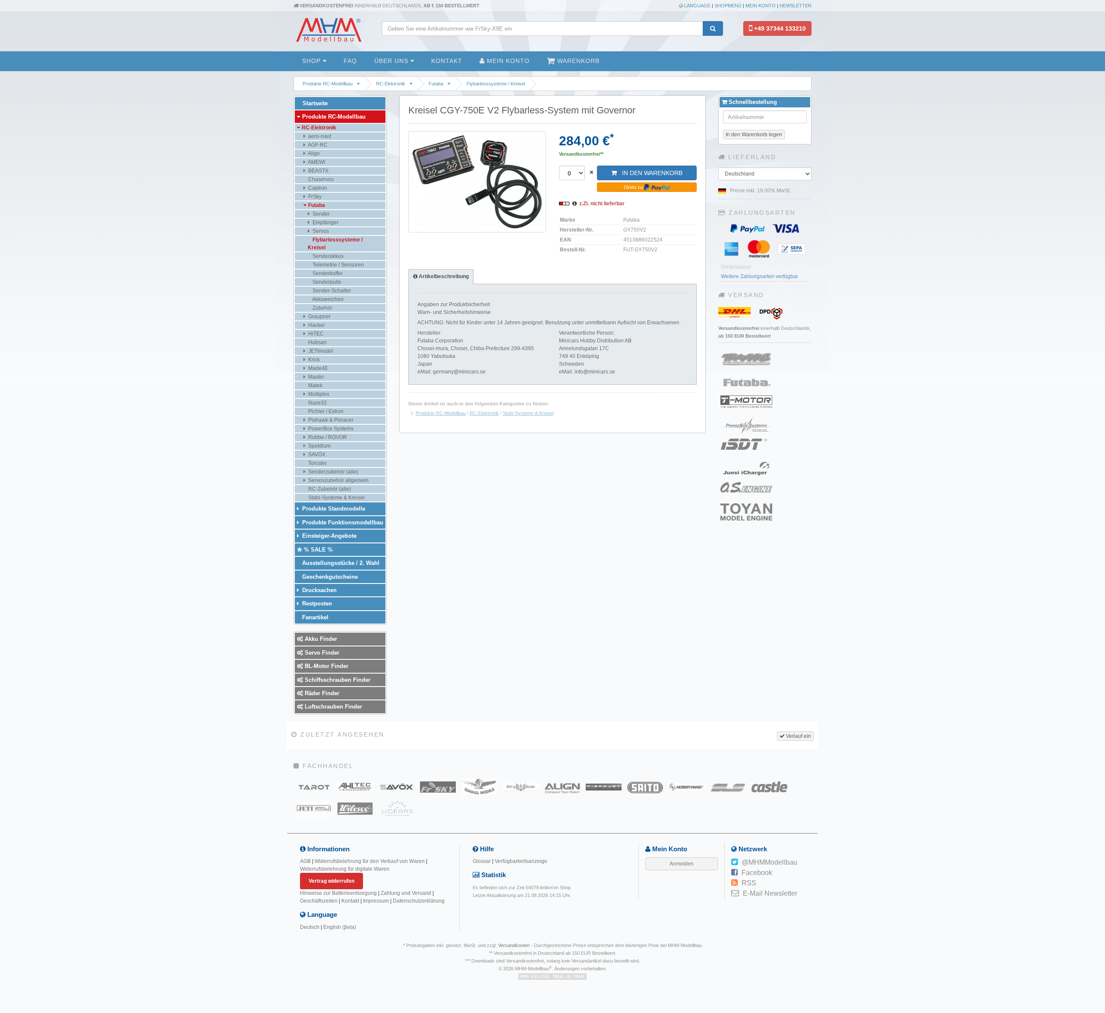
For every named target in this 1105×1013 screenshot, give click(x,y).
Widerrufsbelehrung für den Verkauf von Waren (370, 861)
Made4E (317, 368)
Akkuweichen (327, 299)
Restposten (316, 603)
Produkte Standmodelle (332, 508)
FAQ (350, 60)
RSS (749, 883)
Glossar (482, 861)
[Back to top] (1097, 911)
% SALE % (317, 549)
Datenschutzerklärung (419, 901)
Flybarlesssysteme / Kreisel (496, 83)
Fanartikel (314, 617)
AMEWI (316, 162)
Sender (320, 214)
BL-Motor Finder (325, 666)
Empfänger (324, 223)
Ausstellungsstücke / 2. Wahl (339, 563)
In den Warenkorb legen (754, 135)
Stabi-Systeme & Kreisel (528, 413)
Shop (312, 60)
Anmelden (681, 864)
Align (313, 154)
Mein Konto (760, 5)
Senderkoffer (327, 273)
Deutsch (309, 927)
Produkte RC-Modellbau (328, 83)
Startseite (314, 103)
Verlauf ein (798, 736)
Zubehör (321, 308)
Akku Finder (320, 639)
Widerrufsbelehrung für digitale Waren (344, 869)
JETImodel (320, 351)
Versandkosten (514, 945)
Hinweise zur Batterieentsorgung (338, 893)
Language (696, 5)
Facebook (757, 872)
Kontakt (446, 60)
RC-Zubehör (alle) (329, 489)
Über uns (392, 60)
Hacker (316, 325)
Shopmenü (728, 5)
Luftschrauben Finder (332, 706)
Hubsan (317, 342)
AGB (305, 861)
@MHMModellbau (769, 862)
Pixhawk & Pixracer (330, 420)
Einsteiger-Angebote (328, 536)
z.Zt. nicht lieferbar (602, 204)
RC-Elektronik (390, 83)
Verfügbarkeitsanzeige (521, 861)
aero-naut (319, 136)
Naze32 (317, 403)
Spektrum (319, 446)
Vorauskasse (736, 267)
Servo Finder (321, 652)
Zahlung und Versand (406, 893)
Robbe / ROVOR (327, 437)
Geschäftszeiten (319, 901)
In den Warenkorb (649, 172)
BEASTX (317, 171)
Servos (320, 231)
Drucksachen (318, 590)
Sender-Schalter (331, 291)
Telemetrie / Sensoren (337, 265)
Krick (313, 360)
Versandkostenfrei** (581, 154)
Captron (317, 188)
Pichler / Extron (325, 411)
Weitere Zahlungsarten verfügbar (759, 276)
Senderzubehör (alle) (332, 472)
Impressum (376, 901)
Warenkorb (577, 60)
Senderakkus (327, 256)
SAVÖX (316, 455)
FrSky (314, 197)
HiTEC (315, 334)
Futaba (436, 83)
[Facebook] (734, 873)
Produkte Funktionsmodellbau (341, 522)
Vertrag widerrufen (331, 881)
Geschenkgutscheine (329, 577)
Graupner (319, 317)
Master (315, 377)
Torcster (317, 463)
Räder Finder (321, 693)
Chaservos (320, 179)
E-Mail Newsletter (770, 893)
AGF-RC (317, 145)
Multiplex (318, 394)
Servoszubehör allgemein (338, 480)
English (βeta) (339, 927)
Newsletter (795, 5)
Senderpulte (326, 282)
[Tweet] (734, 862)
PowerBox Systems (330, 429)
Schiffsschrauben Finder (336, 680)
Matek (314, 386)
